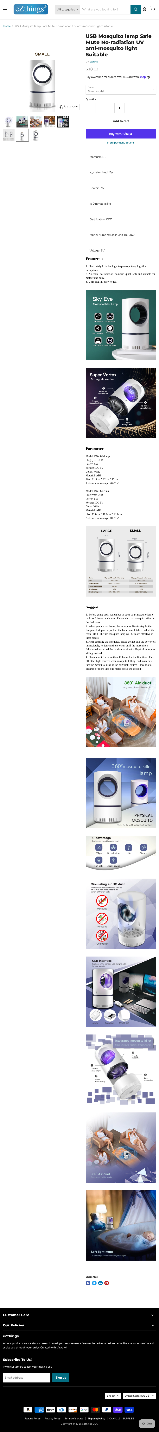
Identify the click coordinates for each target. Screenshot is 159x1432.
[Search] (135, 9)
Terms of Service (74, 1418)
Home (7, 26)
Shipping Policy (96, 1418)
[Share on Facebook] (88, 1283)
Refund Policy (33, 1418)
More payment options (121, 142)
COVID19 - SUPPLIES (121, 1418)
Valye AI (62, 1347)
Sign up (60, 1378)
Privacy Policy (52, 1418)
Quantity (91, 99)
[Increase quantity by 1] (119, 108)
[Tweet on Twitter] (94, 1283)
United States (137, 1396)
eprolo (94, 61)
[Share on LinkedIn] (100, 1283)
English (111, 1396)
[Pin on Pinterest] (106, 1283)
